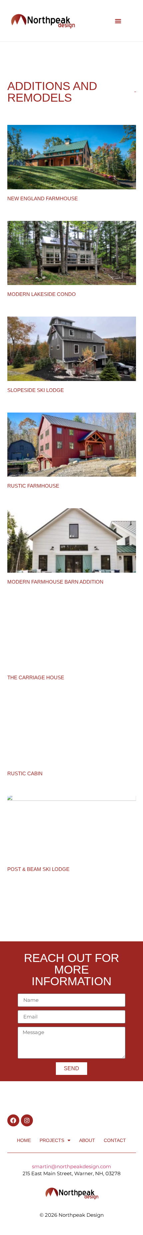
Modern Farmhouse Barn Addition (55, 582)
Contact (115, 1140)
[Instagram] (27, 1120)
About (87, 1140)
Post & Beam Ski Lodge (38, 869)
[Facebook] (13, 1120)
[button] (118, 21)
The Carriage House (35, 677)
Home (24, 1140)
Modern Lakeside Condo (41, 294)
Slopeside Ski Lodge (35, 390)
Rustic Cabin (25, 773)
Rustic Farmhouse (33, 486)
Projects (52, 1140)
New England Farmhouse (42, 198)
